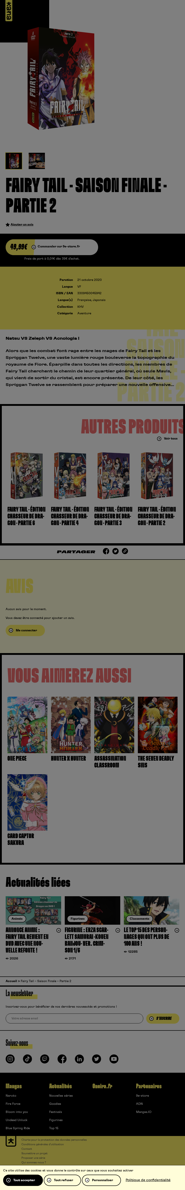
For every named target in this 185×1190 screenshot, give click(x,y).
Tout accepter (24, 1180)
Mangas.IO (143, 1112)
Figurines (56, 1120)
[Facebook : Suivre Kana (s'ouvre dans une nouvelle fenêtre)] (62, 1060)
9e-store (142, 1095)
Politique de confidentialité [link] (148, 1180)
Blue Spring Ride (18, 1128)
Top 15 (53, 1128)
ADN (139, 1103)
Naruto (11, 1095)
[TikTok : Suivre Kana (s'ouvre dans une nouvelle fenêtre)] (27, 1060)
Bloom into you (17, 1112)
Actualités (60, 1086)
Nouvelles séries (61, 1095)
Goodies (55, 1103)
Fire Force (13, 1103)
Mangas (14, 1086)
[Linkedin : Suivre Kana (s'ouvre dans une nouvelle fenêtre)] (79, 1060)
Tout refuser (63, 1180)
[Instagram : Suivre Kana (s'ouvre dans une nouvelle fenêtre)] (10, 1060)
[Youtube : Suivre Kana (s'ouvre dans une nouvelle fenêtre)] (113, 1060)
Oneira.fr (102, 1086)
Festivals (55, 1112)
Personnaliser (102, 1180)
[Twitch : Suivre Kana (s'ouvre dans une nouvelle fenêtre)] (44, 1060)
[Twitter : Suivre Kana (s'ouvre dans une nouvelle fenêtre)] (96, 1060)
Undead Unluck (16, 1120)
